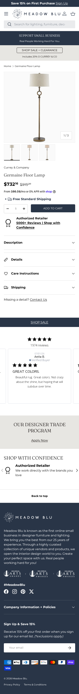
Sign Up (62, 3)
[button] (73, 14)
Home (7, 66)
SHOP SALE (39, 322)
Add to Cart (53, 208)
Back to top (39, 496)
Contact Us (38, 299)
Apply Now (39, 440)
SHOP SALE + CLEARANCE (39, 50)
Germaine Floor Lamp (27, 66)
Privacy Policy (12, 684)
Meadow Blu (19, 678)
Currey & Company (16, 167)
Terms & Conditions (35, 684)
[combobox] (39, 24)
